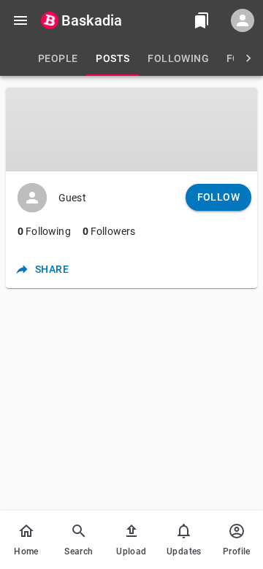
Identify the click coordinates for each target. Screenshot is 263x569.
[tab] (57, 58)
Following (44, 231)
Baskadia (91, 20)
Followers (109, 231)
